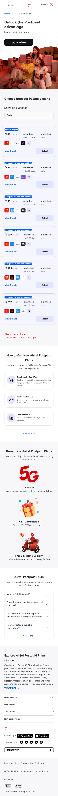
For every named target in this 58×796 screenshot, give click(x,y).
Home (7, 13)
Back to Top (12, 750)
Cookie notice (40, 763)
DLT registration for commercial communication (26, 771)
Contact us (9, 779)
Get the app (10, 735)
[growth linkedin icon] (26, 742)
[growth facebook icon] (21, 742)
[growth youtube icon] (31, 742)
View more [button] (10, 688)
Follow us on (12, 742)
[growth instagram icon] (41, 742)
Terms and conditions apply (20, 337)
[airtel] (29, 5)
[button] (29, 593)
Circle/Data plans (15, 334)
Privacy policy (27, 763)
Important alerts (11, 763)
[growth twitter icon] (36, 742)
